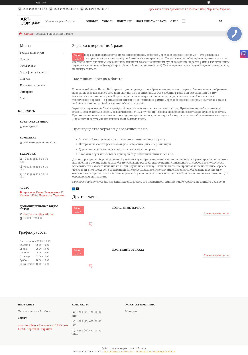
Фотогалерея (28, 65)
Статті (24, 98)
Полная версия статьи (216, 213)
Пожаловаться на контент (118, 351)
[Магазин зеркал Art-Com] (30, 21)
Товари (107, 21)
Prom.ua (142, 348)
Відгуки (25, 78)
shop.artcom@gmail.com (38, 214)
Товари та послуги (32, 52)
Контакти (124, 21)
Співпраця (26, 91)
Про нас (25, 59)
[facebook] (73, 189)
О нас (174, 21)
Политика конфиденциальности (155, 351)
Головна (92, 21)
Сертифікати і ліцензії (34, 72)
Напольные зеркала (128, 207)
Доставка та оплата (151, 21)
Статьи (28, 33)
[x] (77, 189)
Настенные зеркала (128, 249)
